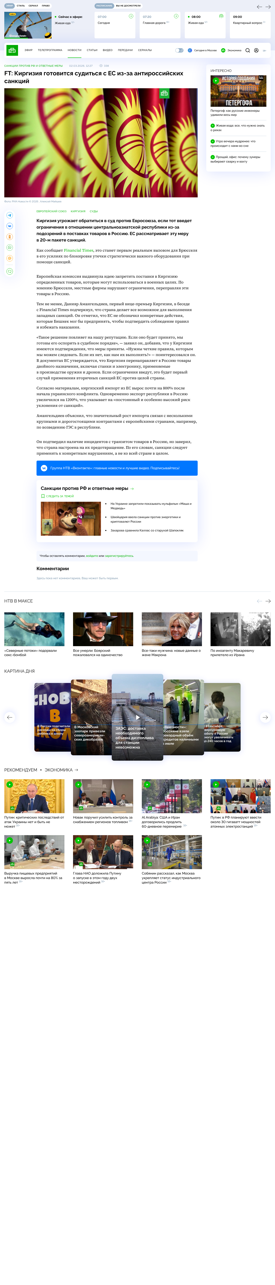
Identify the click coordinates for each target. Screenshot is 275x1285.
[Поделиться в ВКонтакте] (9, 226)
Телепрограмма (50, 50)
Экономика (234, 50)
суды (94, 211)
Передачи (125, 50)
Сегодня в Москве (205, 50)
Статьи (92, 50)
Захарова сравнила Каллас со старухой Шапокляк (147, 530)
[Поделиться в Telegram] (9, 215)
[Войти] (256, 50)
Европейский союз (52, 211)
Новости (74, 50)
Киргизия (78, 211)
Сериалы (145, 50)
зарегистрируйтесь (119, 556)
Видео (108, 50)
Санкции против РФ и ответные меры (33, 65)
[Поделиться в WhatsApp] (9, 247)
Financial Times (78, 250)
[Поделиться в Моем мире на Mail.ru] (9, 258)
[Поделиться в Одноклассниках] (9, 237)
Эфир (28, 50)
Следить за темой (60, 496)
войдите (92, 556)
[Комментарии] (9, 271)
